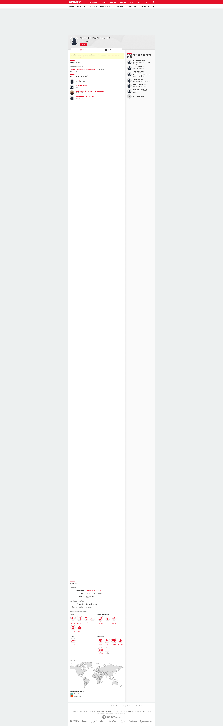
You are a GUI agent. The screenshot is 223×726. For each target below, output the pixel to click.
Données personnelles (129, 711)
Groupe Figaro (109, 713)
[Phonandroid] (146, 721)
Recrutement (119, 711)
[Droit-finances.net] (103, 721)
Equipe (84, 711)
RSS (114, 711)
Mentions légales (101, 713)
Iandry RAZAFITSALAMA (83, 80)
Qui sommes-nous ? (77, 711)
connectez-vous (112, 55)
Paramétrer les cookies (140, 711)
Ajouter (84, 44)
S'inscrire (72, 6)
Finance (123, 2)
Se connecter (81, 6)
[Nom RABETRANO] (129, 96)
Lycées (89, 6)
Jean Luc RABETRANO (140, 89)
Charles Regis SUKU (82, 85)
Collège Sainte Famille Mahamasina (82, 69)
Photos (110, 50)
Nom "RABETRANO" (139, 96)
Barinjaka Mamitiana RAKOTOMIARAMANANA (90, 91)
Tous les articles (108, 711)
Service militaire (131, 6)
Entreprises (120, 6)
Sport (104, 2)
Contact (102, 711)
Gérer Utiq (148, 711)
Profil (84, 50)
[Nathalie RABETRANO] (74, 41)
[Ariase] (132, 721)
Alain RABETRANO (139, 67)
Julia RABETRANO (138, 79)
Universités (110, 6)
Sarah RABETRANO (139, 71)
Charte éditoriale (91, 711)
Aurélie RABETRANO (139, 60)
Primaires (102, 6)
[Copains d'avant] (113, 721)
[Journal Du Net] (94, 721)
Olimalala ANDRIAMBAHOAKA (85, 96)
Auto (131, 2)
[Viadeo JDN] (123, 721)
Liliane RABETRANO (139, 84)
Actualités (93, 2)
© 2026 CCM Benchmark (120, 713)
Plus (139, 2)
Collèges (95, 6)
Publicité (98, 711)
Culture (113, 2)
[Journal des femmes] (74, 721)
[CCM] (85, 721)
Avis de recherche (145, 6)
